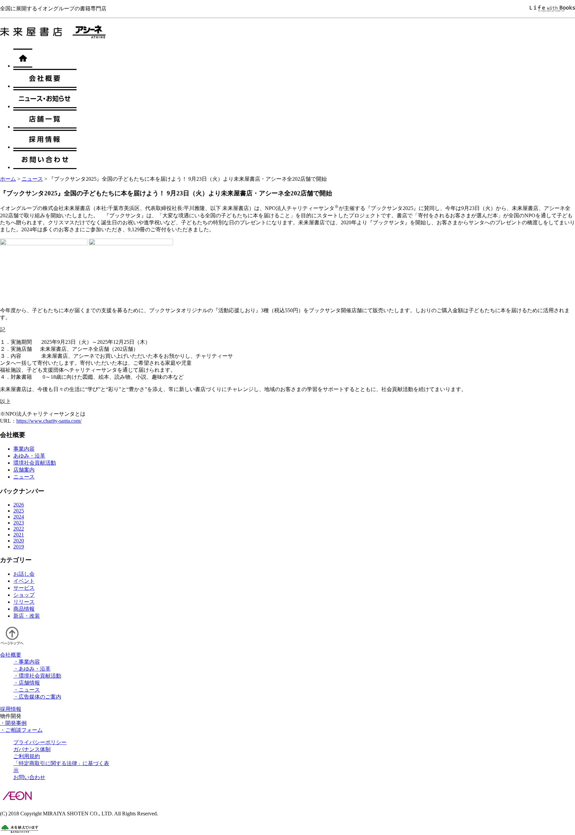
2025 (18, 511)
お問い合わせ (29, 777)
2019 (18, 546)
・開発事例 (13, 723)
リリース (24, 602)
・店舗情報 (26, 683)
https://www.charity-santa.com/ (49, 421)
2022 (18, 528)
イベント (24, 581)
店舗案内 (24, 470)
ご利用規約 (26, 756)
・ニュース (26, 690)
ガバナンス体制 (32, 749)
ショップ (24, 595)
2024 (18, 517)
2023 (18, 522)
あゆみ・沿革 (29, 456)
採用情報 (10, 709)
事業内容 (24, 449)
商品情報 (24, 609)
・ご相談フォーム (21, 730)
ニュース (32, 179)
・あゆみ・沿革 (32, 669)
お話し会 (24, 574)
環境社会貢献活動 (34, 463)
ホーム (8, 179)
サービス (24, 588)
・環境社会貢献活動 (37, 676)
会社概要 (10, 655)
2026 (18, 505)
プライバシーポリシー (40, 742)
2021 (18, 534)
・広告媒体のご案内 (37, 697)
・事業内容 (26, 662)
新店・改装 (26, 616)
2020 (18, 540)
